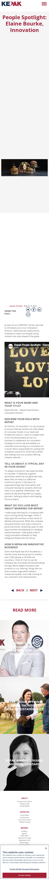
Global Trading (24, 822)
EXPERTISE (24, 812)
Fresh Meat (24, 815)
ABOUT (24, 798)
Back (20, 590)
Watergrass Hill (24, 840)
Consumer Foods (24, 820)
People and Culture (24, 801)
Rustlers (24, 831)
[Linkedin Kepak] (39, 309)
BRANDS (24, 828)
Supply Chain (24, 804)
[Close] (46, 848)
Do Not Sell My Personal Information (24, 869)
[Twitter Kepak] (28, 309)
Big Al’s (24, 833)
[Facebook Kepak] (34, 309)
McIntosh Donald (24, 838)
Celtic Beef (24, 836)
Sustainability (25, 806)
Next (34, 590)
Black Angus (24, 842)
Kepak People (16, 306)
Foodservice (24, 817)
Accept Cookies (24, 875)
